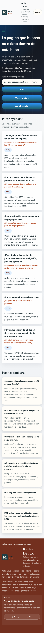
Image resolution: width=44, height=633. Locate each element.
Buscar (22, 89)
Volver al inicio (22, 98)
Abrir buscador (22, 106)
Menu (37, 12)
